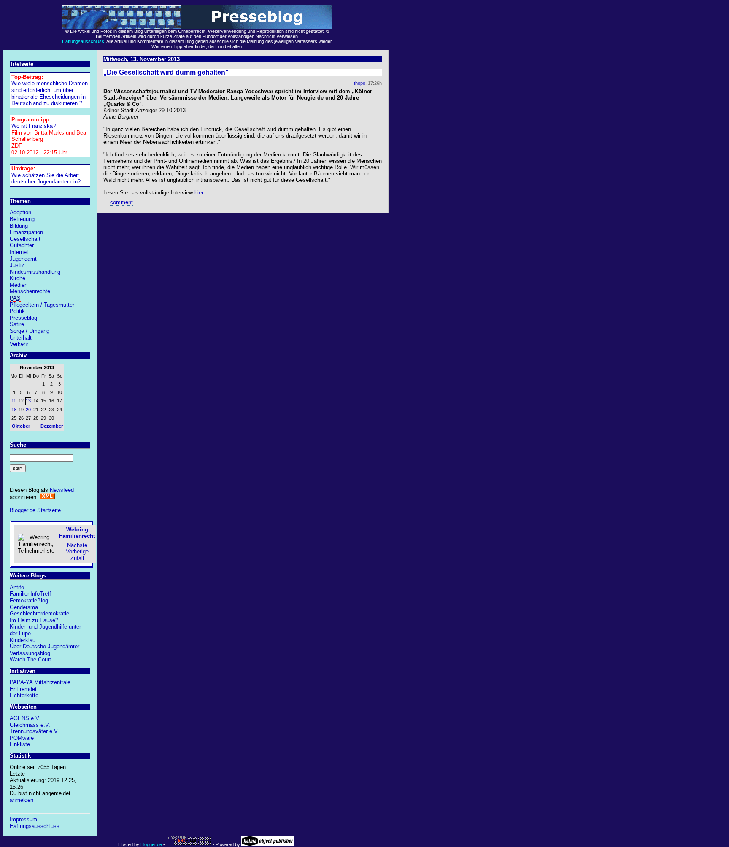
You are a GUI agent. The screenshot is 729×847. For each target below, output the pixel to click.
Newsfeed (62, 490)
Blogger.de (151, 844)
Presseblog (23, 318)
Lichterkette (24, 695)
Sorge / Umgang (29, 331)
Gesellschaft (25, 239)
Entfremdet (23, 689)
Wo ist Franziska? (33, 126)
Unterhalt (21, 337)
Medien (18, 285)
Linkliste (20, 744)
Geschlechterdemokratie (39, 613)
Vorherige (77, 551)
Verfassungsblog (30, 653)
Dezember (51, 426)
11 (13, 400)
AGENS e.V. (25, 718)
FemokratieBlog (29, 600)
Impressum (23, 819)
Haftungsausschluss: (83, 41)
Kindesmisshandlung (35, 272)
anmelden (21, 800)
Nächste (77, 545)
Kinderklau (22, 640)
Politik (17, 311)
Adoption (20, 212)
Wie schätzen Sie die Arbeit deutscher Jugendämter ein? (46, 178)
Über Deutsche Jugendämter (44, 646)
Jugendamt (23, 259)
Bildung (19, 226)
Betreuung (22, 219)
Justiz (17, 265)
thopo (359, 83)
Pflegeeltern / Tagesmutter (42, 305)
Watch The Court (30, 659)
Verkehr (19, 344)
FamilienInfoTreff (30, 594)
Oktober (21, 426)
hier (198, 192)
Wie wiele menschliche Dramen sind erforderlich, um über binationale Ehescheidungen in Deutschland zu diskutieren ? (49, 93)
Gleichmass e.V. (30, 725)
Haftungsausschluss (34, 826)
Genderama (24, 607)
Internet (19, 252)
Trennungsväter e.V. (34, 731)
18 (13, 409)
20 (28, 409)
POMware (22, 738)
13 (28, 400)
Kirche (17, 278)
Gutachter (22, 245)
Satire (17, 324)
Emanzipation (26, 232)
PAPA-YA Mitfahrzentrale (40, 682)
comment (121, 202)
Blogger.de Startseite (35, 510)
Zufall (77, 558)
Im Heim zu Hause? (34, 620)
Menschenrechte (30, 291)
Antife (17, 587)
